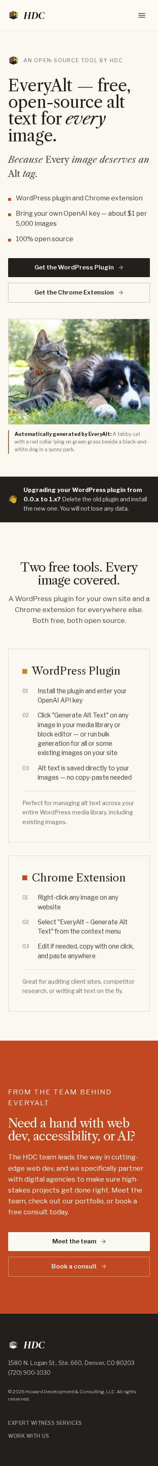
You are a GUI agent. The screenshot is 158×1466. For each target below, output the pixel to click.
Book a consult (79, 1266)
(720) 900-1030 (29, 1372)
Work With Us (28, 1436)
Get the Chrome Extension (79, 292)
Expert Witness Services (45, 1423)
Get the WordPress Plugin (79, 267)
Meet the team (79, 1241)
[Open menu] (142, 15)
